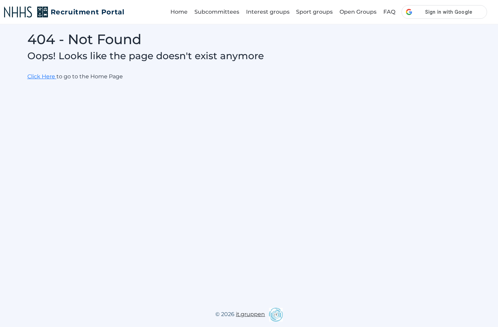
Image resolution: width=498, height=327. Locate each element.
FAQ (389, 12)
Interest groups (268, 12)
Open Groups (358, 12)
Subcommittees (216, 12)
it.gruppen (250, 314)
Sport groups (314, 12)
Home (179, 12)
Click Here (41, 76)
